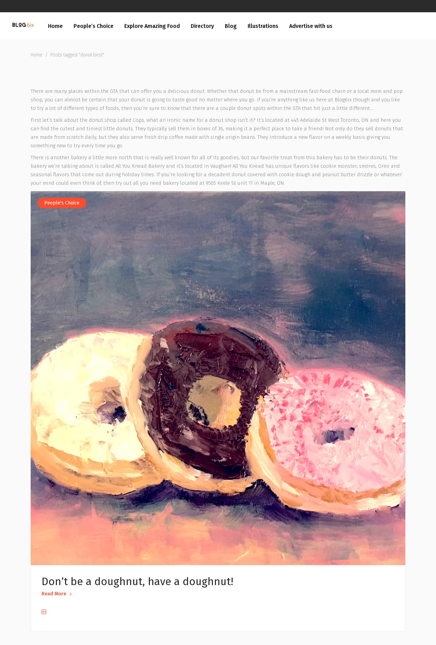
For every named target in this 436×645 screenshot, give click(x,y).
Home (37, 55)
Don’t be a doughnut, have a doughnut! (137, 581)
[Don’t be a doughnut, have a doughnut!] (218, 378)
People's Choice (61, 203)
